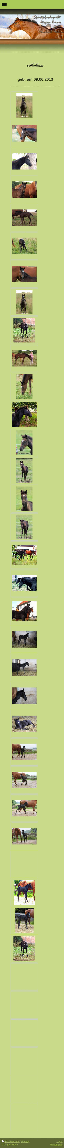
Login (59, 1141)
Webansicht (56, 1144)
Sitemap (25, 1141)
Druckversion (12, 1141)
